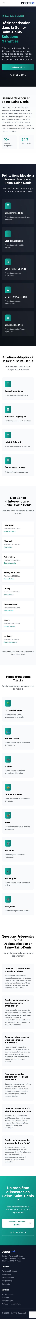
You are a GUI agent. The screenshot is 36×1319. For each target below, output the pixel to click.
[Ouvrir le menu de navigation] (4, 3)
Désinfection (6, 1284)
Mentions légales (8, 1301)
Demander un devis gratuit (16, 1223)
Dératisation (6, 1274)
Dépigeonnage (7, 1281)
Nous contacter (8, 1294)
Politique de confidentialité (11, 1304)
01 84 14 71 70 (19, 75)
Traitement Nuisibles (9, 1271)
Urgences (5, 1297)
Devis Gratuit (16, 67)
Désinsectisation (8, 1277)
